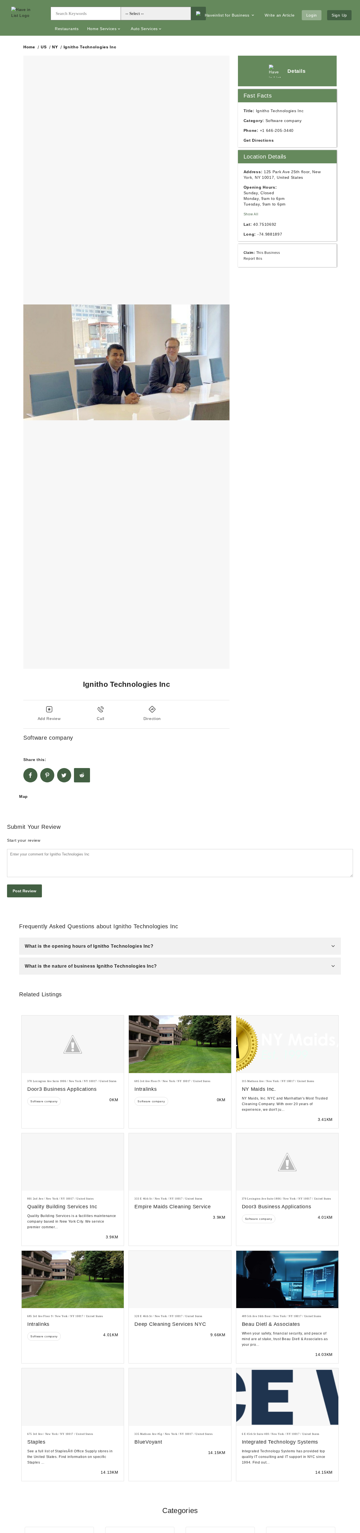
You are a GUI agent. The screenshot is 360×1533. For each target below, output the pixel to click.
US (43, 47)
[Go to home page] (26, 18)
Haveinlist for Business (228, 15)
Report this (253, 258)
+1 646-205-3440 (277, 130)
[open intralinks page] (180, 1044)
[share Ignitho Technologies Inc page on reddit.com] (82, 775)
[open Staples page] (73, 1397)
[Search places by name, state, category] (198, 13)
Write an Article (279, 15)
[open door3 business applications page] (73, 1044)
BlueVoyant (148, 1442)
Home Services (102, 28)
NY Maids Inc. (259, 1089)
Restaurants (67, 28)
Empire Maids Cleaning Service (172, 1206)
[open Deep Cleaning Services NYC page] (180, 1279)
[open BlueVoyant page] (180, 1397)
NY (55, 47)
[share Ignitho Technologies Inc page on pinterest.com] (47, 775)
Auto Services (144, 28)
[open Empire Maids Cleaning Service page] (180, 1162)
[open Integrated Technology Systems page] (287, 1397)
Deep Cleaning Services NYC (170, 1324)
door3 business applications (62, 1089)
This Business (268, 252)
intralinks (145, 1089)
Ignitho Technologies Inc (90, 47)
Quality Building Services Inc (62, 1206)
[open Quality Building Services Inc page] (73, 1162)
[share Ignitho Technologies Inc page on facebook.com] (30, 775)
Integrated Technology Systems (280, 1442)
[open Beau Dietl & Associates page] (287, 1279)
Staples (36, 1442)
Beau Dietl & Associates (271, 1324)
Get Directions (259, 140)
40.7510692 (264, 224)
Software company (44, 1101)
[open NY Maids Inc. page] (287, 1044)
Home (29, 47)
